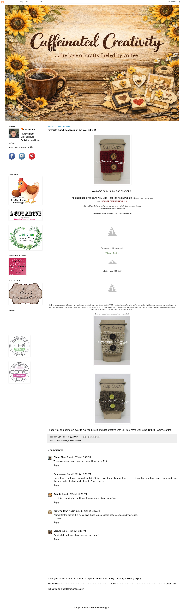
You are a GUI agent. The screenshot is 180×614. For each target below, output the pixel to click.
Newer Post (54, 583)
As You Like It (101, 197)
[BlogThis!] (91, 437)
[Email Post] (84, 437)
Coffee (71, 441)
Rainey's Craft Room (64, 511)
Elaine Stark (60, 457)
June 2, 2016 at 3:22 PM (79, 474)
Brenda (57, 494)
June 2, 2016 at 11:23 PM (74, 494)
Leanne (57, 531)
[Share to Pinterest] (98, 437)
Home (113, 583)
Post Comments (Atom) (72, 589)
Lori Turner (29, 129)
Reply (56, 465)
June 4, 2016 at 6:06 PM (74, 531)
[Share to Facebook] (96, 437)
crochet (78, 441)
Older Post (171, 583)
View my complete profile (21, 147)
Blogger (105, 607)
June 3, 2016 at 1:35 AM (88, 511)
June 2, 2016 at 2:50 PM (79, 457)
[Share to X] (94, 437)
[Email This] (89, 437)
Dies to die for (112, 253)
